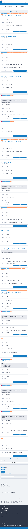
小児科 (11, 501)
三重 (7, 485)
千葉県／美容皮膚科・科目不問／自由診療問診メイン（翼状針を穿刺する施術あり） (13, 248)
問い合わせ (23, 0)
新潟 (6, 483)
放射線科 (22, 501)
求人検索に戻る (14, 462)
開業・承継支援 (12, 513)
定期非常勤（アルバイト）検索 (5, 508)
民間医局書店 (17, 513)
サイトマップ (23, 525)
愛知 (3, 485)
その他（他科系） (17, 502)
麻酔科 (1, 501)
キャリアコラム (2, 516)
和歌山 (10, 486)
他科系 (1, 500)
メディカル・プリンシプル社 (3, 523)
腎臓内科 (5, 495)
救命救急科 (7, 502)
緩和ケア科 (11, 502)
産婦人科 (4, 501)
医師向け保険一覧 (7, 513)
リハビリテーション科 (3, 502)
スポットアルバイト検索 (4, 510)
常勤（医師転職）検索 (4, 506)
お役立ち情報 (2, 514)
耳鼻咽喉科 (16, 501)
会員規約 (11, 525)
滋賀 (7, 486)
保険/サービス (2, 512)
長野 (5, 483)
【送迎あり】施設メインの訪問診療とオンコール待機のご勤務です (11, 15)
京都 (4, 486)
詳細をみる (20, 31)
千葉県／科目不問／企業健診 (5, 123)
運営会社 (5, 525)
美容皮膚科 (14, 502)
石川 (4, 484)
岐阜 (4, 485)
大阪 (3, 486)
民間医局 (2, 0)
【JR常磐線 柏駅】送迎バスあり (6, 96)
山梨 (3, 483)
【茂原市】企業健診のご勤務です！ (6, 162)
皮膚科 (7, 501)
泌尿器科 (19, 501)
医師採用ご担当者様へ (26, 0)
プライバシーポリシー (8, 525)
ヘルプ (21, 0)
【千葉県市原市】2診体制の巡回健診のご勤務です (8, 36)
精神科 (13, 501)
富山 (3, 484)
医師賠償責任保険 (2, 513)
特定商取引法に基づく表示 (16, 525)
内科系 (1, 493)
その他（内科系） (8, 495)
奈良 (8, 486)
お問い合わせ (20, 525)
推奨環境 (13, 525)
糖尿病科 (2, 495)
